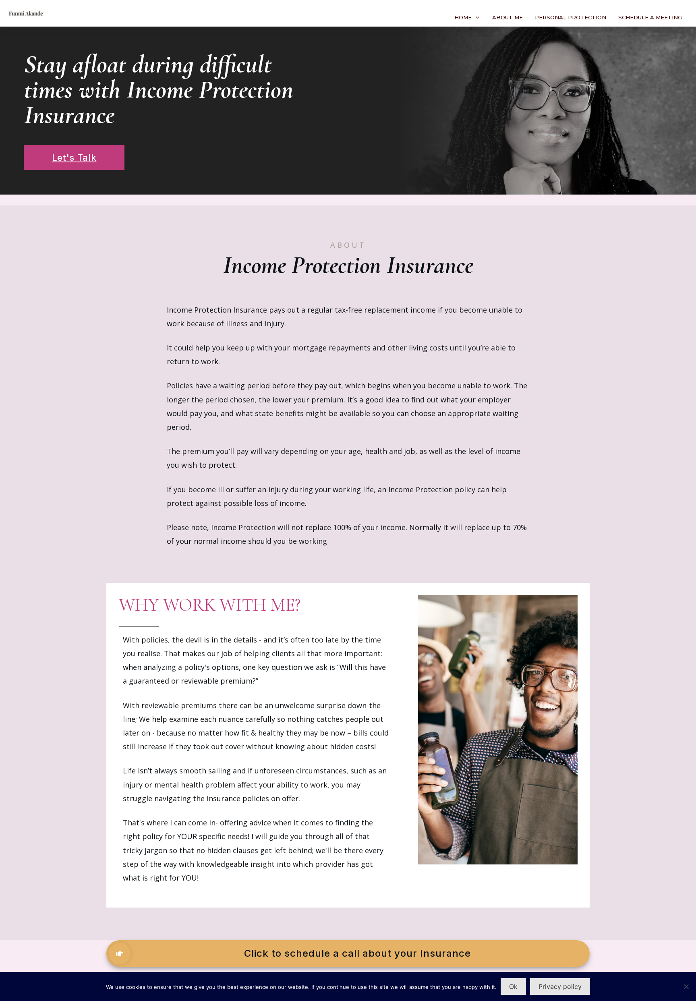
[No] (686, 986)
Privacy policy (560, 986)
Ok (513, 986)
